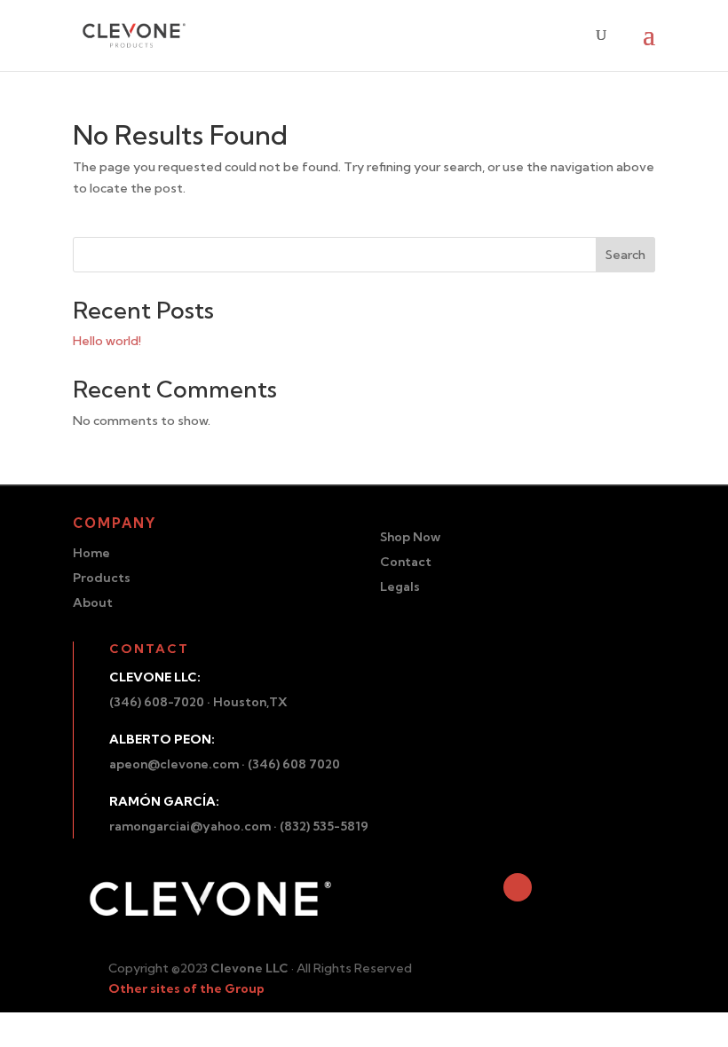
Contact (405, 562)
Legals (400, 586)
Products (102, 578)
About (93, 602)
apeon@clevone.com (174, 764)
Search (625, 255)
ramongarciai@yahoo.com (190, 826)
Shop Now (410, 537)
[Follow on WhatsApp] (517, 887)
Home (91, 553)
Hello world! (107, 341)
